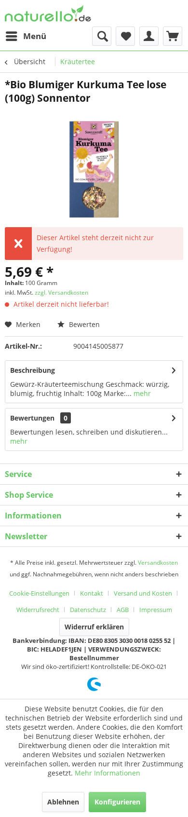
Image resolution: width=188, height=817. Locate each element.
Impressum (155, 609)
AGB (123, 609)
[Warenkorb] (172, 36)
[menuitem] (25, 36)
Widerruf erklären (94, 626)
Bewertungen (32, 417)
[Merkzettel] (125, 36)
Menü (34, 35)
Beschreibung (32, 370)
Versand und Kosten (143, 593)
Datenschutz (88, 609)
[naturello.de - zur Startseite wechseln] (48, 13)
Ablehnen (63, 801)
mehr (141, 393)
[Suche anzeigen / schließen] (101, 36)
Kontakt (91, 593)
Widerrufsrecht (37, 609)
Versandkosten (158, 562)
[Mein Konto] (149, 36)
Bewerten (83, 324)
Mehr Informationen (107, 772)
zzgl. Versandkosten (61, 292)
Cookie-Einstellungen (39, 593)
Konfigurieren (117, 801)
